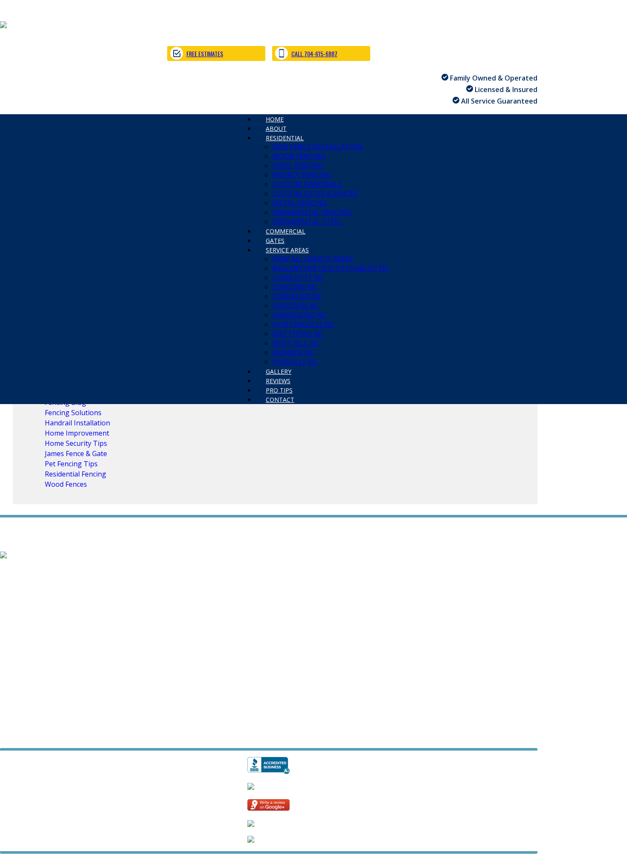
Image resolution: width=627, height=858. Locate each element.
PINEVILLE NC (275, 637)
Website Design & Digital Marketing (52, 736)
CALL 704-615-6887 (314, 53)
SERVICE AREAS (287, 250)
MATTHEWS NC (298, 333)
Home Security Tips (76, 443)
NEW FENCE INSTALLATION (318, 146)
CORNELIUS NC (297, 296)
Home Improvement (77, 433)
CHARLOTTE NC (298, 277)
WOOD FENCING (299, 156)
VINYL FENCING (298, 165)
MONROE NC (293, 352)
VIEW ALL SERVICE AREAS (313, 258)
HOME (10, 571)
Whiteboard (132, 736)
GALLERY (14, 646)
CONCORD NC (295, 287)
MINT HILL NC (296, 343)
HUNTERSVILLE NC (303, 324)
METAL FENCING (300, 203)
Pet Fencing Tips (71, 463)
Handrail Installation (77, 423)
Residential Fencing (75, 474)
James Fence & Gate (76, 453)
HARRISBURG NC (300, 315)
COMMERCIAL (22, 609)
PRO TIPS (89, 646)
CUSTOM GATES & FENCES (315, 193)
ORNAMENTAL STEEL (202, 599)
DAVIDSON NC (296, 305)
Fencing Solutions (73, 412)
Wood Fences (66, 484)
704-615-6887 (22, 706)
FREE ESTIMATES (204, 53)
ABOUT (41, 571)
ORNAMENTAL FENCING (312, 212)
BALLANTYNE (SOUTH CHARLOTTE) (331, 268)
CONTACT (280, 400)
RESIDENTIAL (285, 138)
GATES (64, 609)
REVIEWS (51, 646)
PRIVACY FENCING (302, 174)
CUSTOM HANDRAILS (307, 184)
